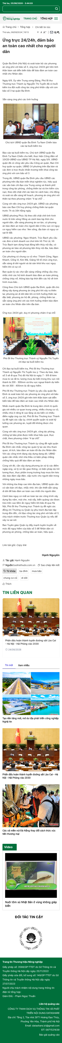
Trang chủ (30, 18)
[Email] (51, 32)
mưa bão (36, 571)
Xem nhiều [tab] (23, 665)
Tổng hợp (46, 18)
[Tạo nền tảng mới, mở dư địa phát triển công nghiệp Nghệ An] (31, 693)
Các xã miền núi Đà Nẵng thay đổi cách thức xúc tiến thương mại (29, 832)
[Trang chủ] (12, 19)
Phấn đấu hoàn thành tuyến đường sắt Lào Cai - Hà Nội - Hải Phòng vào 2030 (30, 642)
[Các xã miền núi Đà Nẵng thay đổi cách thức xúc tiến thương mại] (31, 805)
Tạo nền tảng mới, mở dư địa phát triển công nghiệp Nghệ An (30, 720)
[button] (57, 9)
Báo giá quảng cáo (49, 1034)
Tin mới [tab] (9, 665)
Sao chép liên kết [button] (50, 565)
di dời (24, 577)
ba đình (24, 571)
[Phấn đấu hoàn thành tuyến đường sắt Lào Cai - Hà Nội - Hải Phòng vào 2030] (31, 617)
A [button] (38, 32)
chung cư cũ (10, 577)
